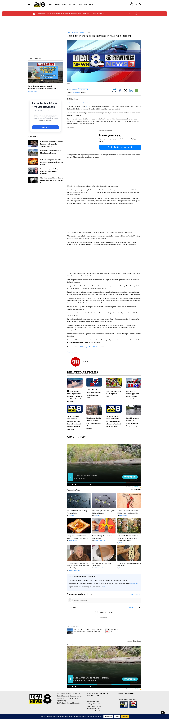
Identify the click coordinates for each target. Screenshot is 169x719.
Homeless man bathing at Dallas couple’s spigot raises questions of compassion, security (93, 423)
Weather (57, 4)
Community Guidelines (69, 696)
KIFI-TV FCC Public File (68, 698)
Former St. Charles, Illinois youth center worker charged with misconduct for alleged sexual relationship (113, 421)
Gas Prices (72, 4)
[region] (104, 617)
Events (80, 4)
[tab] (72, 607)
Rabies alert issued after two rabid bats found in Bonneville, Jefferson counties (51, 144)
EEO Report (61, 693)
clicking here (134, 583)
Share (91, 4)
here (104, 587)
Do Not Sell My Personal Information (68, 703)
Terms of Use (70, 693)
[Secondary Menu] (30, 4)
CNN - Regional (85, 347)
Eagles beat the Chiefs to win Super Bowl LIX (113, 393)
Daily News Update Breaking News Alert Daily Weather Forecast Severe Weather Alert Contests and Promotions (94, 706)
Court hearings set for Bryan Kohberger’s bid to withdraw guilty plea (50, 171)
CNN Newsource (73, 89)
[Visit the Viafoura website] (137, 641)
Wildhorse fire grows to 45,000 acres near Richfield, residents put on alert (51, 162)
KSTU (87, 106)
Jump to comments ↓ (73, 352)
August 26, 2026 (32, 91)
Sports (64, 4)
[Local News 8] (39, 4)
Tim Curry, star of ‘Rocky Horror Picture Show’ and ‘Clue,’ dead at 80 (51, 180)
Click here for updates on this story (77, 103)
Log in (133, 594)
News (50, 4)
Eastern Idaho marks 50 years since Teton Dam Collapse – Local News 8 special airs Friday (74, 396)
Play (85, 4)
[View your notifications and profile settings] (139, 608)
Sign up (138, 594)
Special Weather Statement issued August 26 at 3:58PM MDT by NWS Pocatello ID (78, 13)
